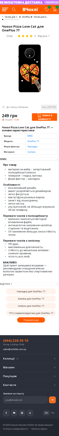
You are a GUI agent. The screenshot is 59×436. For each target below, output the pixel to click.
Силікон (32, 152)
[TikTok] (30, 413)
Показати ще (31, 320)
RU (53, 412)
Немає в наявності (45, 117)
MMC (30, 136)
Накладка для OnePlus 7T (31, 291)
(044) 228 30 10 (15, 340)
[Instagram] (22, 413)
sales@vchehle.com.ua (14, 349)
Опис (10, 36)
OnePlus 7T (33, 141)
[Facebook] (6, 413)
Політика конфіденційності (15, 429)
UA (39, 4)
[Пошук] (13, 9)
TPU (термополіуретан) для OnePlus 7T (31, 313)
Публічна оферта (39, 429)
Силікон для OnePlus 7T (31, 305)
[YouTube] (14, 413)
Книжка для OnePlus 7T (31, 298)
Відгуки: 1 (44, 36)
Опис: (3, 159)
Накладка (32, 146)
